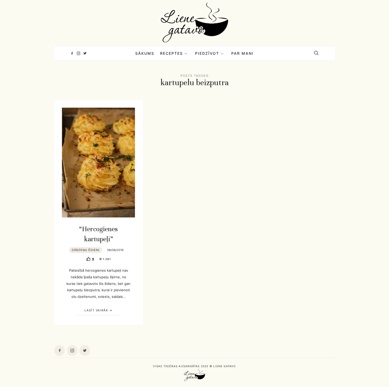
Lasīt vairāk (96, 310)
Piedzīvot (207, 53)
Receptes (171, 53)
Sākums (144, 53)
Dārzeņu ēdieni (85, 250)
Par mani (242, 53)
